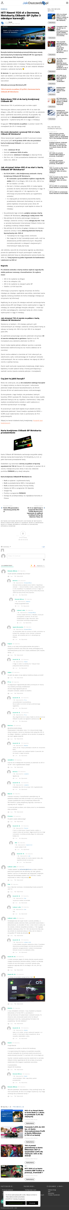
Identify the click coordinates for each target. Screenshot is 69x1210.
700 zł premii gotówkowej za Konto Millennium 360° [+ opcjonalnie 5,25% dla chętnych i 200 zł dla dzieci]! (34, 1151)
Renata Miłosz (28, 583)
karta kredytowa (8, 522)
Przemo (26, 828)
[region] (21, 1199)
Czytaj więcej (30, 1123)
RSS (49, 1191)
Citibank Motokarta (16, 521)
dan (29, 856)
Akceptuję (32, 1203)
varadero (26, 774)
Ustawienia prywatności (16, 1203)
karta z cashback (22, 522)
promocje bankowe (8, 526)
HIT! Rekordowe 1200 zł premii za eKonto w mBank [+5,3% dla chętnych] (62, 101)
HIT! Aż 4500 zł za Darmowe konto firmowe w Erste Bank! (58, 186)
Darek (25, 1076)
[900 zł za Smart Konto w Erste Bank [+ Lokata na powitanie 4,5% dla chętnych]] (12, 1115)
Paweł (25, 661)
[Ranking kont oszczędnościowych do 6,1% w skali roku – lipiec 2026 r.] (51, 113)
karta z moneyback (36, 522)
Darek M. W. (16, 659)
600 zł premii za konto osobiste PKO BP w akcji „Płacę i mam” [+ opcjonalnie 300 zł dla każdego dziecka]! (58, 136)
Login (43, 546)
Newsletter (51, 1193)
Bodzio (26, 1030)
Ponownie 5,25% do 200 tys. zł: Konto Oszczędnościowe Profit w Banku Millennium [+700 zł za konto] (35, 1131)
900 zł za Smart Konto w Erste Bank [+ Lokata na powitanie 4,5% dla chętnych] (34, 1113)
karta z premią (7, 524)
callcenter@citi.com (26, 869)
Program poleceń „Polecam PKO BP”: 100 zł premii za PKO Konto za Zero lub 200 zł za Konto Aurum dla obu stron (58, 145)
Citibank (5, 521)
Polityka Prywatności (19, 1199)
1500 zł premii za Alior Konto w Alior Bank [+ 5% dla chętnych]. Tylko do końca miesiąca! (58, 170)
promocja (17, 524)
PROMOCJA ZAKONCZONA (30, 524)
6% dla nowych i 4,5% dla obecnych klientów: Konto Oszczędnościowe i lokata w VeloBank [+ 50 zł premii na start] (62, 64)
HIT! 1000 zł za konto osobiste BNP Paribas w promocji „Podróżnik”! (34, 1171)
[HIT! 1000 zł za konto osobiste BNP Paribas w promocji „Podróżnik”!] (12, 1171)
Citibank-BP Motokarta (33, 521)
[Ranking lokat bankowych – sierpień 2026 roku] (51, 90)
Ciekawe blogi (52, 1190)
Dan (25, 898)
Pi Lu (25, 700)
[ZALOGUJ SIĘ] (67, 3)
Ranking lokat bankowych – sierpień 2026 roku (61, 90)
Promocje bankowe (7, 1190)
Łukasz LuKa (27, 942)
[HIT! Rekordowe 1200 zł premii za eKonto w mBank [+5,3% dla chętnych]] (51, 100)
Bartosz (28, 601)
